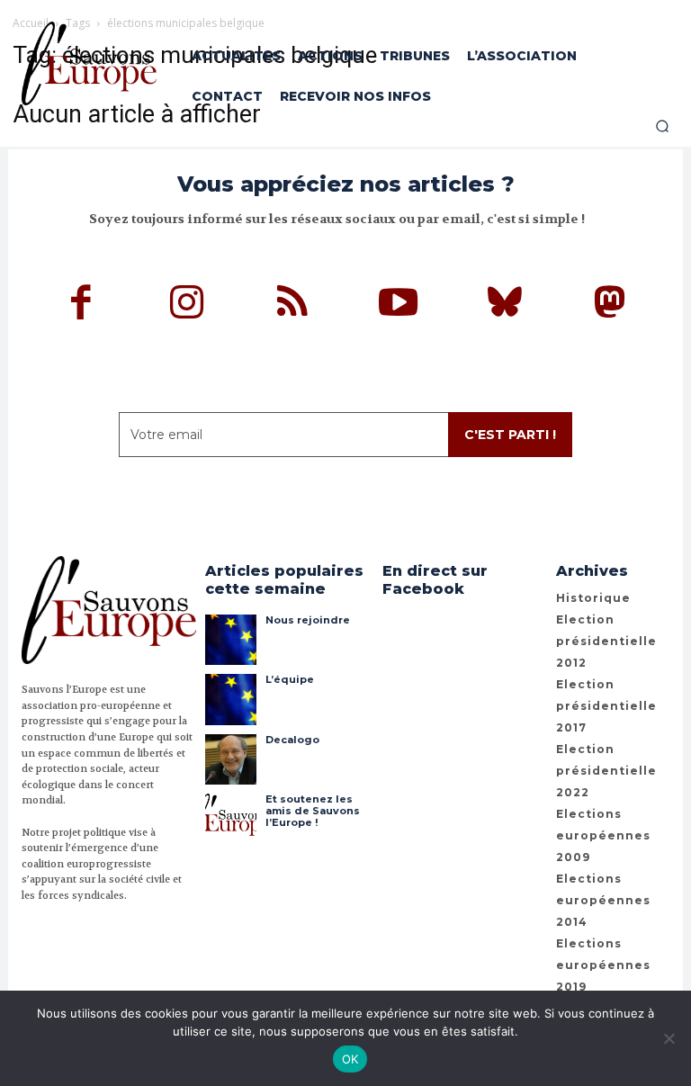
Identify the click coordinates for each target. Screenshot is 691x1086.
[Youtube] (398, 305)
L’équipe (289, 679)
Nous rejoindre (307, 620)
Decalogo (292, 739)
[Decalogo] (230, 759)
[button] (662, 126)
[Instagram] (187, 305)
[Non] (669, 1038)
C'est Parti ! (510, 434)
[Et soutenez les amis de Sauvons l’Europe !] (230, 819)
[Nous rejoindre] (230, 640)
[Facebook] (81, 305)
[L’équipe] (230, 699)
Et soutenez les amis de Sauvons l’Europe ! (312, 811)
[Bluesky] (504, 305)
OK (350, 1059)
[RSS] (293, 305)
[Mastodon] (610, 305)
